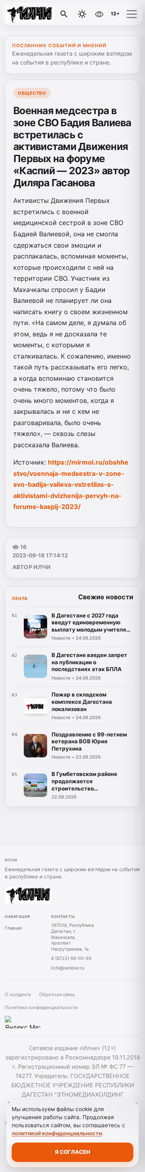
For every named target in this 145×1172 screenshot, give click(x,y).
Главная (13, 928)
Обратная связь (57, 994)
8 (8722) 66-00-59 (71, 958)
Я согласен (72, 1152)
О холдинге (18, 994)
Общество (32, 93)
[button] (131, 14)
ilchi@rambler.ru (67, 968)
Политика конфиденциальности (41, 1007)
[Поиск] (64, 14)
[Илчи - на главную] (39, 14)
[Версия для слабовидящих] (99, 14)
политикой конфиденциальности (57, 1133)
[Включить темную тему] (82, 14)
